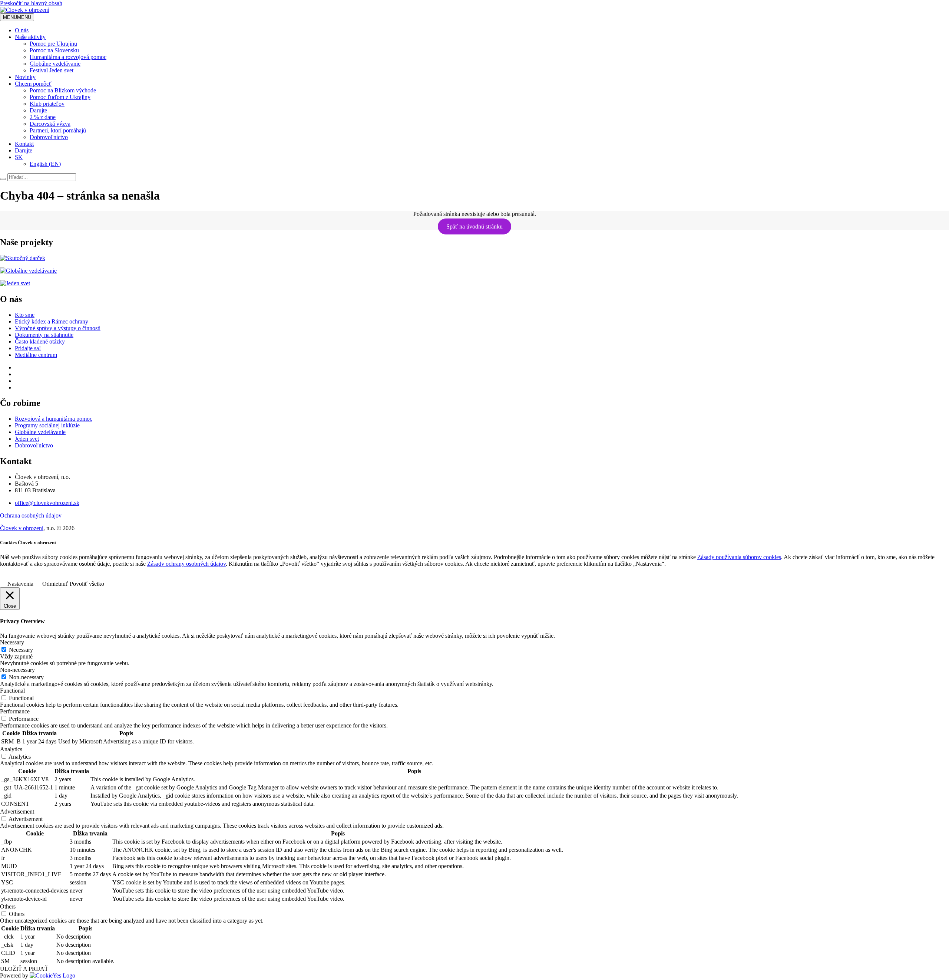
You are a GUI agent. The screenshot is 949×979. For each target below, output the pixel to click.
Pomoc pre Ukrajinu (53, 43)
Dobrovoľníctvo (49, 137)
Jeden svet (27, 439)
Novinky (25, 77)
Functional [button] (12, 690)
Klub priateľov (47, 104)
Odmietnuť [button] (55, 584)
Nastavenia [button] (20, 584)
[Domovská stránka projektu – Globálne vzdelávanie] (28, 270)
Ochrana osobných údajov (31, 515)
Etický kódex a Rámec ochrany (51, 321)
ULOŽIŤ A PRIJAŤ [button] (24, 969)
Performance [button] (15, 711)
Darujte (38, 110)
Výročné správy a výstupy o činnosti (57, 328)
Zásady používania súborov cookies (739, 557)
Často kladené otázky (40, 341)
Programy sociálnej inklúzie (47, 425)
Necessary (21, 650)
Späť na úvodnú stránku (474, 226)
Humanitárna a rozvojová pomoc (68, 57)
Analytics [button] (11, 749)
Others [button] (8, 906)
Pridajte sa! (28, 348)
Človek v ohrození (21, 528)
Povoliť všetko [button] (87, 584)
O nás (22, 30)
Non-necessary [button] (17, 670)
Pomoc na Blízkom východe (63, 90)
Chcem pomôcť (33, 84)
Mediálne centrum (36, 355)
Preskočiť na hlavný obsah (31, 3)
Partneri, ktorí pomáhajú (58, 130)
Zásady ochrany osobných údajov (186, 564)
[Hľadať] (3, 179)
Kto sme (24, 315)
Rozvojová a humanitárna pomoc (53, 418)
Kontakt (24, 144)
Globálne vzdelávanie (55, 63)
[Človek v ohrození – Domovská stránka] (24, 10)
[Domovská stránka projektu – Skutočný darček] (22, 258)
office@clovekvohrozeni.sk (47, 503)
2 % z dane (43, 117)
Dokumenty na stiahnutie (44, 335)
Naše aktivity (30, 37)
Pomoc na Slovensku (54, 50)
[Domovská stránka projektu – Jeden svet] (15, 283)
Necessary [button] (12, 642)
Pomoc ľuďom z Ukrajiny (60, 97)
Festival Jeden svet (51, 70)
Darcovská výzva (50, 124)
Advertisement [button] (17, 811)
